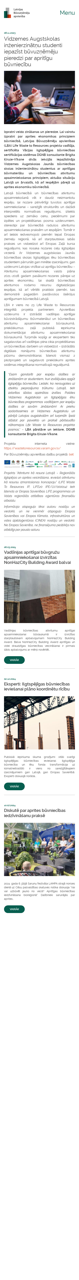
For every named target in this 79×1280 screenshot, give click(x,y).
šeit (71, 454)
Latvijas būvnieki (18, 13)
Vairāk (14, 660)
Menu (67, 12)
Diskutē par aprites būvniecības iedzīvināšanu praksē (35, 813)
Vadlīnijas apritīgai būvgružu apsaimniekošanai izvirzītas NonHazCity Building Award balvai (37, 557)
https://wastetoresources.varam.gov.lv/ (32, 448)
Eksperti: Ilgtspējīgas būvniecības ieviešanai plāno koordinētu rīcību (37, 686)
